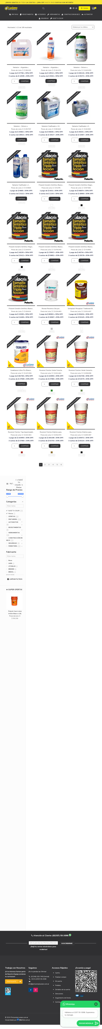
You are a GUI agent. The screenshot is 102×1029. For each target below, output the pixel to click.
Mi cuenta (58, 981)
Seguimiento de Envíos (63, 998)
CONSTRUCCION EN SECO (72, 14)
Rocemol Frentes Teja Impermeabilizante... (23, 432)
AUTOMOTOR (88, 14)
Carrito (57, 973)
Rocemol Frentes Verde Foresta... (51, 370)
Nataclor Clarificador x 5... (81, 126)
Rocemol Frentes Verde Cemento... (81, 370)
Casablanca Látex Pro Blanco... (21, 370)
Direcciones (59, 994)
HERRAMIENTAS (55, 14)
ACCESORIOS (41, 14)
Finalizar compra (60, 977)
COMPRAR (24, 81)
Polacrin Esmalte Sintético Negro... (81, 185)
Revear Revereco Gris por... (51, 308)
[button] (96, 1004)
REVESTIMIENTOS (27, 14)
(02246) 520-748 (37, 977)
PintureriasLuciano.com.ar (19, 1017)
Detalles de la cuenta (62, 990)
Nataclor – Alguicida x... (21, 67)
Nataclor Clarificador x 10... (51, 126)
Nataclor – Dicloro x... (81, 67)
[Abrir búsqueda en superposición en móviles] (43, 8)
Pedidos (58, 985)
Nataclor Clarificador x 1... (21, 185)
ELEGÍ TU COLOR (58, 18)
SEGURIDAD (45, 18)
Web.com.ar (24, 1020)
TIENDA (85, 8)
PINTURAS (15, 14)
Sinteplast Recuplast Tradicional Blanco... (82, 308)
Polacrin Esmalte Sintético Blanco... (51, 185)
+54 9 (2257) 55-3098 (38, 979)
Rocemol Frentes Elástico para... (51, 432)
